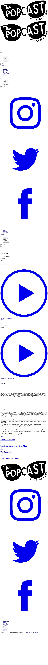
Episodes (5, 59)
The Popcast (5, 619)
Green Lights (6, 84)
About (4, 622)
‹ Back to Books (3, 248)
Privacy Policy (30, 632)
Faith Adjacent (6, 621)
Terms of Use (37, 632)
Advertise (5, 630)
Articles (5, 58)
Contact (4, 627)
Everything (5, 57)
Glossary (4, 625)
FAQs (4, 626)
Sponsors (5, 629)
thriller (1, 319)
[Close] (1, 52)
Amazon (2, 320)
